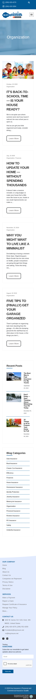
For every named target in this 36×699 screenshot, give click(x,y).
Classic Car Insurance (14, 468)
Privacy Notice (7, 582)
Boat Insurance (11, 463)
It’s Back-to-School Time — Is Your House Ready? (17, 100)
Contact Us (6, 575)
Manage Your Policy (9, 608)
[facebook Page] (3, 639)
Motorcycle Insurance (14, 501)
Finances (9, 478)
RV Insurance (11, 520)
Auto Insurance (11, 459)
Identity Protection (12, 492)
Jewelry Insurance (12, 497)
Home (4, 565)
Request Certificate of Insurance (14, 604)
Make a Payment (8, 598)
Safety (8, 525)
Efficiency (9, 473)
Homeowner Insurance (14, 487)
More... (5, 611)
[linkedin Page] (7, 639)
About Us (5, 572)
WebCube (26, 698)
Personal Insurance (13, 511)
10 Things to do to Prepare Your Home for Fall (27, 425)
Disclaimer (6, 589)
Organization (11, 506)
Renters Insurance (13, 516)
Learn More (14, 138)
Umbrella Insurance (13, 530)
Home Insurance (12, 482)
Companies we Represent (12, 579)
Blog (4, 568)
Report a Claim (8, 601)
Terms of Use (7, 585)
